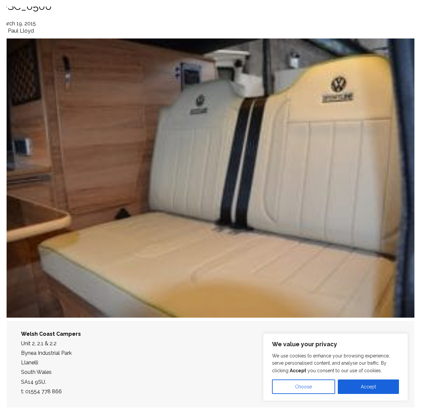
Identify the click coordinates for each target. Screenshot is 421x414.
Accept (368, 386)
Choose (303, 386)
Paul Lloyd (21, 31)
